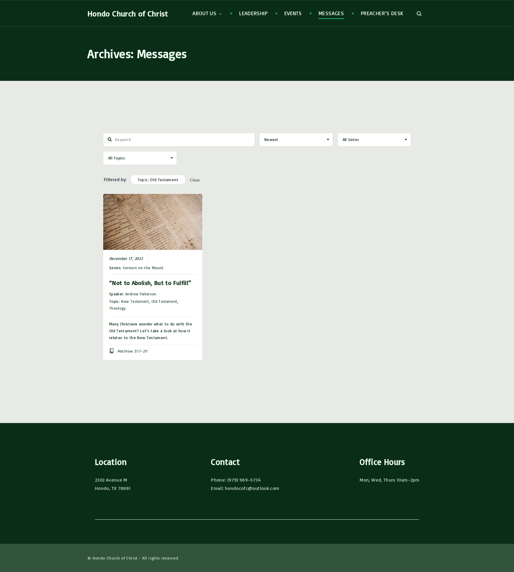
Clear (195, 179)
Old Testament (164, 301)
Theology (117, 308)
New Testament (135, 301)
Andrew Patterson (140, 294)
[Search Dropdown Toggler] (419, 13)
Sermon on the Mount (143, 267)
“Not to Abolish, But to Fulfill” (150, 282)
